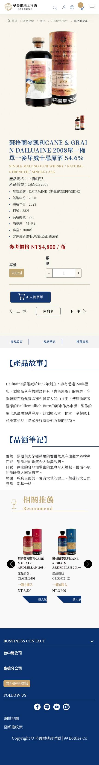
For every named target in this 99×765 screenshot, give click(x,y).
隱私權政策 (13, 727)
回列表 (48, 311)
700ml (16, 273)
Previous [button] (11, 564)
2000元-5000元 (61, 21)
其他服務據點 (17, 683)
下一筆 (75, 311)
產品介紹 (28, 21)
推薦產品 (82, 341)
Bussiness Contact (24, 641)
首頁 (14, 21)
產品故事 (17, 341)
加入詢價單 (34, 297)
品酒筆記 (49, 341)
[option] (49, 68)
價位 (42, 21)
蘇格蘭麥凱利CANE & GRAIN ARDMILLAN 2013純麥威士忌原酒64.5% (31, 567)
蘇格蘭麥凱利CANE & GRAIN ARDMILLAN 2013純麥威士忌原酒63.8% (66, 567)
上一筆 (21, 311)
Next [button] (88, 564)
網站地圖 (11, 718)
